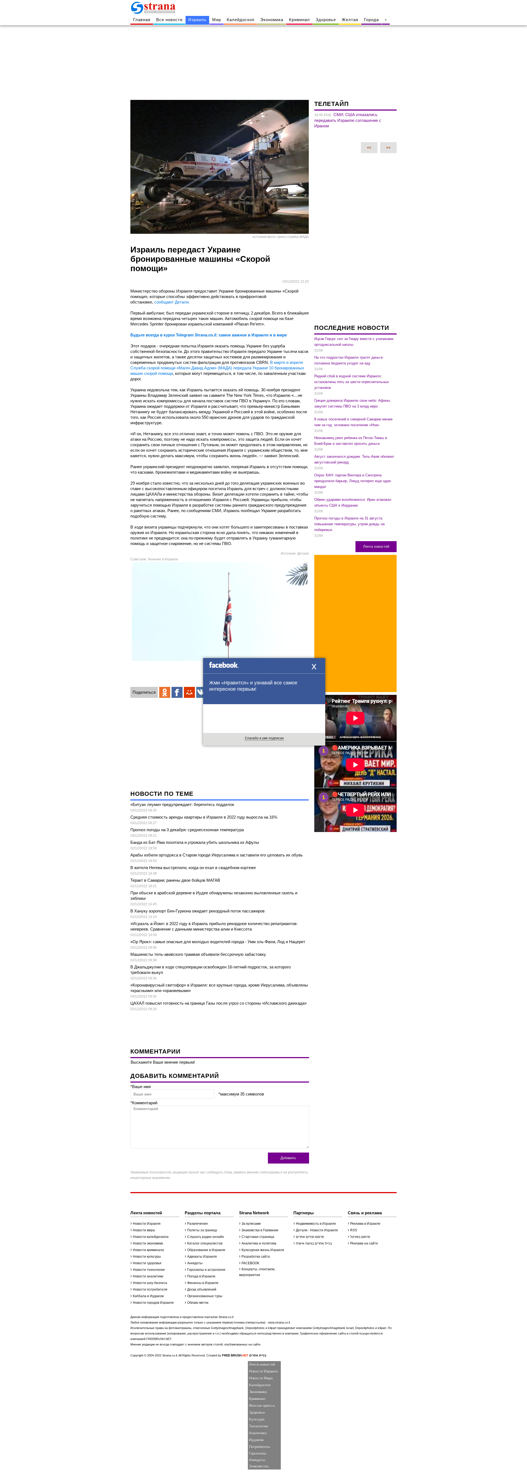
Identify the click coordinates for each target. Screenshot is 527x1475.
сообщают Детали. (172, 302)
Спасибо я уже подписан (264, 738)
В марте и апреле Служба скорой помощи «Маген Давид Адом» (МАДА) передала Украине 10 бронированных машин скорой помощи (217, 368)
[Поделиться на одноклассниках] (164, 692)
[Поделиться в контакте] (201, 692)
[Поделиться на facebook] (177, 692)
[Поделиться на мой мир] (189, 692)
